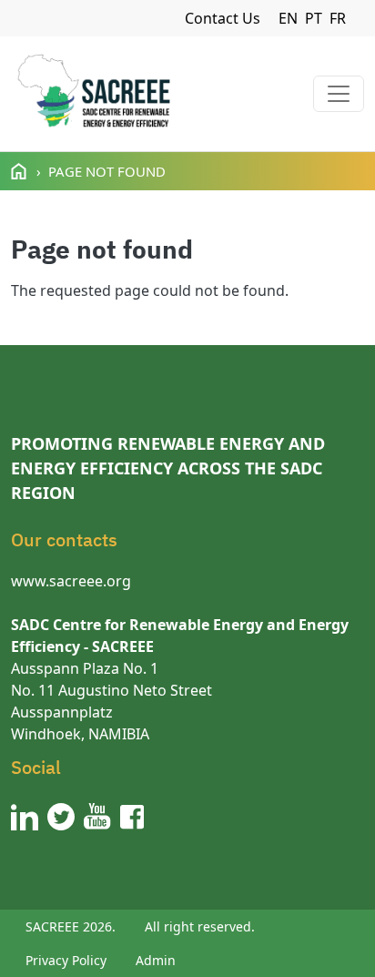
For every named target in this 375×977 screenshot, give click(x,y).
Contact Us (222, 18)
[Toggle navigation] (338, 94)
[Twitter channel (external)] (61, 816)
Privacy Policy (65, 960)
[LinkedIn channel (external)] (24, 816)
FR (337, 18)
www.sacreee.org (71, 581)
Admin (156, 960)
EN (288, 18)
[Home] (93, 94)
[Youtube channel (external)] (97, 816)
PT (313, 18)
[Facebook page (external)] (132, 816)
